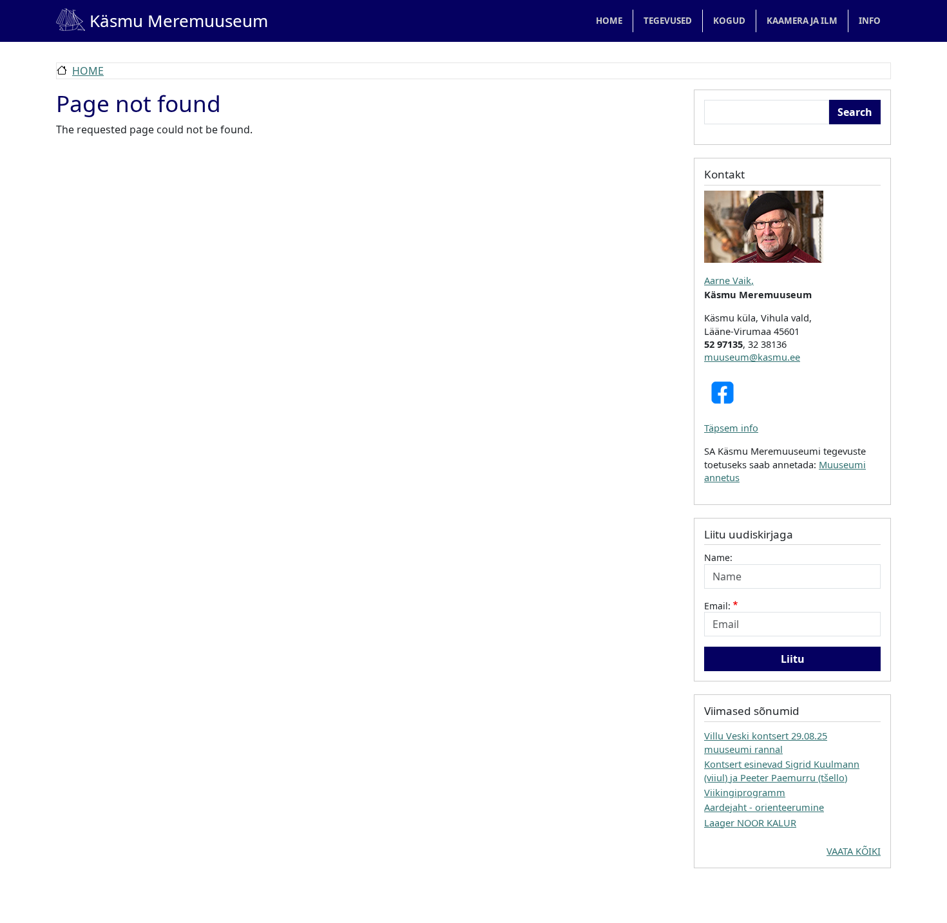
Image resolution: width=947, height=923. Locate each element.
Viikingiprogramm (744, 792)
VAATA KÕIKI (854, 850)
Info (870, 20)
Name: (718, 557)
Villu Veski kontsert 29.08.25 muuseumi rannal (765, 742)
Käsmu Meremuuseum (162, 20)
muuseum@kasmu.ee (752, 356)
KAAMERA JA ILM (802, 20)
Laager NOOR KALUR (750, 822)
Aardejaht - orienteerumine (764, 807)
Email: (717, 606)
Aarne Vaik (727, 280)
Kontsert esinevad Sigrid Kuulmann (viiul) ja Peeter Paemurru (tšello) (781, 770)
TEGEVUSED (668, 20)
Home (609, 20)
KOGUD (729, 20)
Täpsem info (731, 427)
